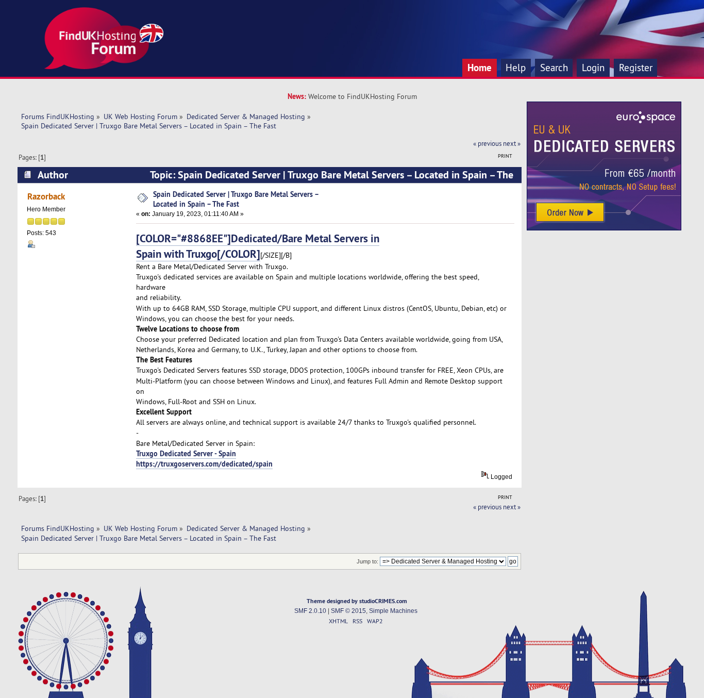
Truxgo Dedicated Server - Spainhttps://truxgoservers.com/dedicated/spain (204, 458)
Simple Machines (393, 611)
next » (512, 143)
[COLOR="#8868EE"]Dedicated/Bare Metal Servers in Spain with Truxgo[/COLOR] (257, 245)
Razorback (46, 196)
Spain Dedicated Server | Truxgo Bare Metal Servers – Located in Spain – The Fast (236, 199)
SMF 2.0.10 (310, 611)
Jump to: (367, 561)
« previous (487, 143)
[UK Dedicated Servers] (604, 227)
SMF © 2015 (348, 611)
